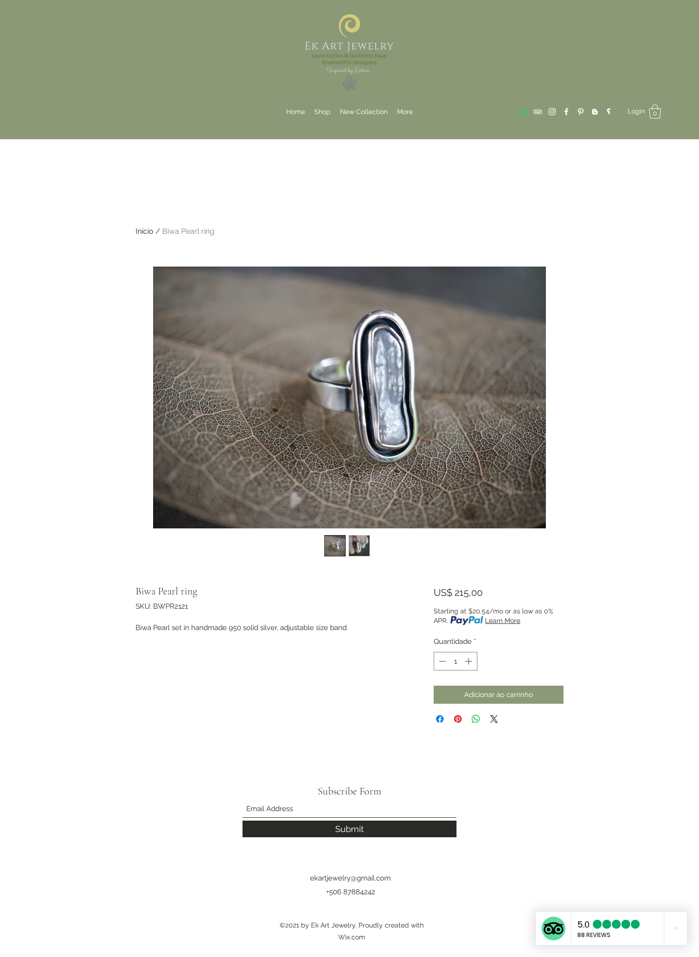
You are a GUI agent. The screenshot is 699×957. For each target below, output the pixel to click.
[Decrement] (441, 661)
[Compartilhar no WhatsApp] (476, 719)
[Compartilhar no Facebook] (440, 719)
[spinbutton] (455, 661)
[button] (655, 112)
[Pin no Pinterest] (458, 719)
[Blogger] (595, 111)
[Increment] (469, 661)
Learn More (502, 620)
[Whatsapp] (523, 111)
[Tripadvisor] (538, 111)
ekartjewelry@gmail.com (350, 878)
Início (145, 231)
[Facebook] (566, 111)
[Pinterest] (580, 111)
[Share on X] (494, 719)
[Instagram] (552, 111)
